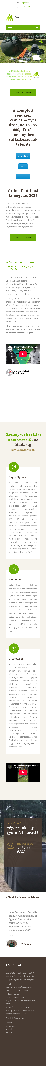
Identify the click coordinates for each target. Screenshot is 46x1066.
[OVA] (18, 17)
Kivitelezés (16, 658)
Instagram (10, 1026)
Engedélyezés (17, 477)
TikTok (9, 1032)
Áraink (23, 166)
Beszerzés (15, 579)
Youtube (10, 1029)
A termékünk (23, 156)
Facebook (10, 1022)
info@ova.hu (24, 3)
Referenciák (23, 177)
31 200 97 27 (24, 7)
